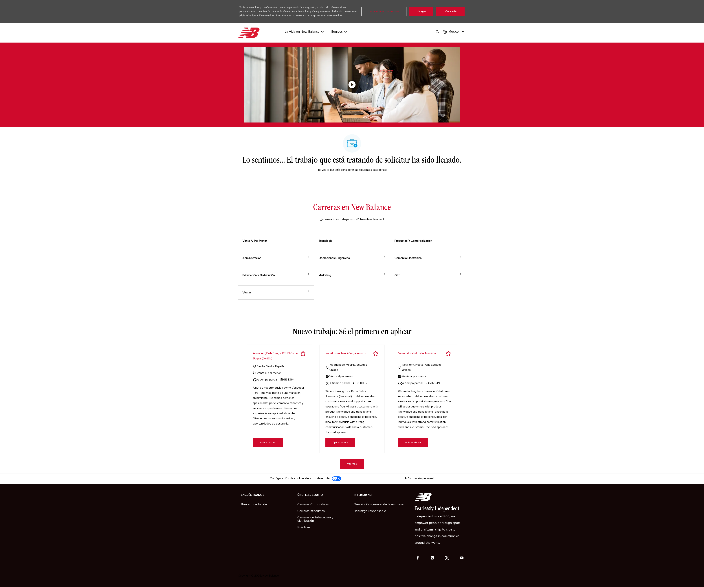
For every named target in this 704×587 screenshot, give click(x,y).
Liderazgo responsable (370, 511)
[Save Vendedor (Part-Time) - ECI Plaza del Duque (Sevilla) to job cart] (303, 353)
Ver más (352, 464)
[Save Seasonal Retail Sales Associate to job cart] (448, 353)
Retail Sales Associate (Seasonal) (345, 353)
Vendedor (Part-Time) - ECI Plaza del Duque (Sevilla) (275, 355)
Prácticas (303, 527)
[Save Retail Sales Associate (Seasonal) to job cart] (376, 353)
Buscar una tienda (254, 504)
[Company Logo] (249, 32)
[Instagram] (432, 557)
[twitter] (447, 557)
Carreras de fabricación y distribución (315, 519)
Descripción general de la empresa (379, 504)
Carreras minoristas (311, 511)
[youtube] (461, 557)
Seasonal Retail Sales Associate (417, 353)
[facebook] (417, 557)
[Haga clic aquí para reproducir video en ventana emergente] (352, 84)
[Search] (437, 32)
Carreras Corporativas (313, 504)
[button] (383, 11)
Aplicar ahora (268, 442)
